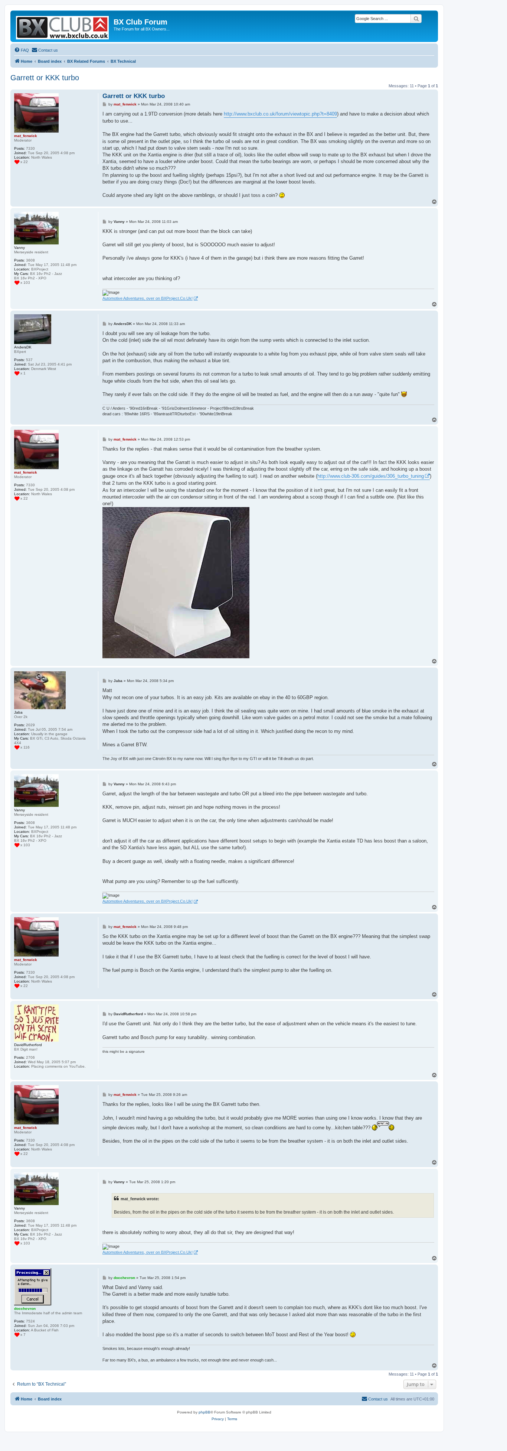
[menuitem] (21, 50)
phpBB (204, 1412)
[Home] (63, 26)
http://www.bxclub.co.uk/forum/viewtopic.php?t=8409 (280, 114)
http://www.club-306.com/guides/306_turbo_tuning (370, 476)
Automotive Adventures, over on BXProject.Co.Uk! (147, 298)
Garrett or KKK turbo (44, 78)
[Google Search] (416, 18)
